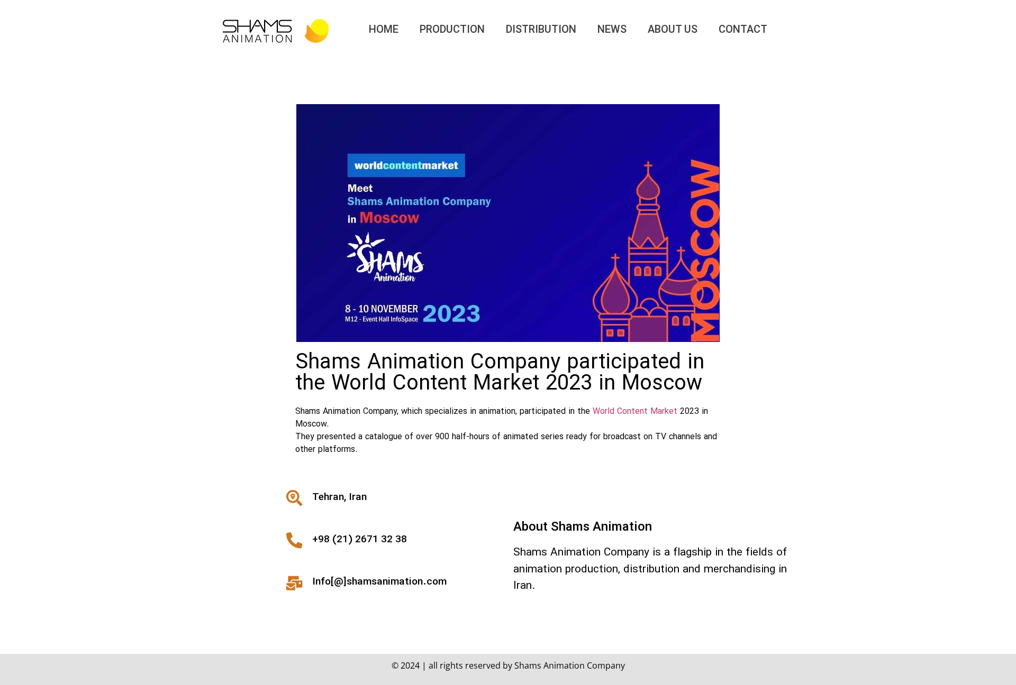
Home (383, 30)
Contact (743, 30)
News (612, 30)
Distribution (541, 30)
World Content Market (635, 411)
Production (452, 30)
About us (672, 30)
